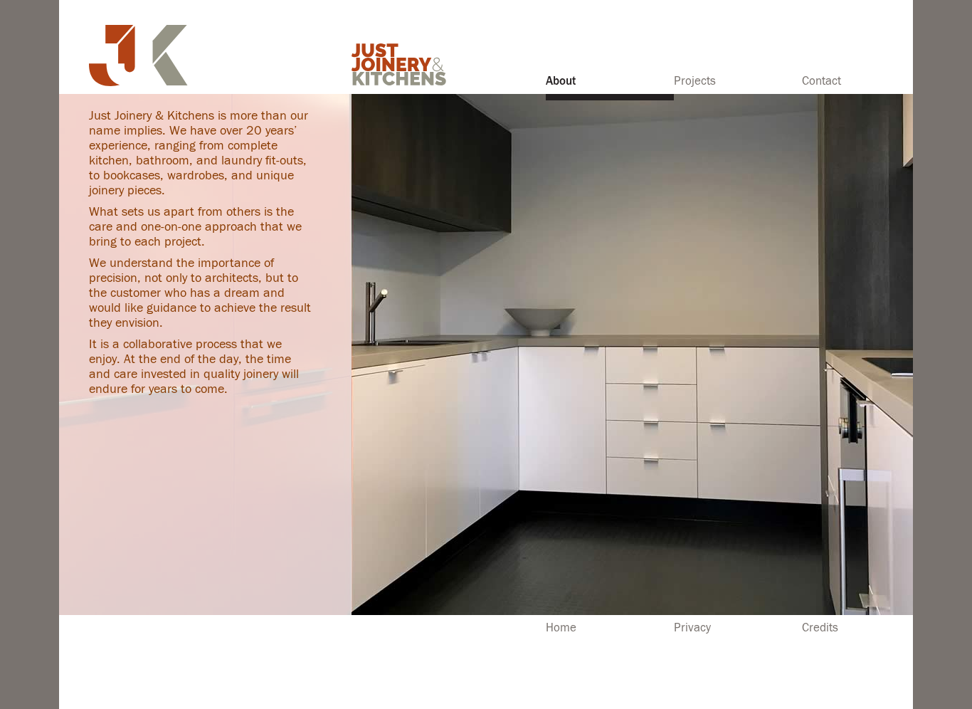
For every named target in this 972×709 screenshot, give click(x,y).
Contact (821, 81)
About (561, 81)
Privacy (692, 628)
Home (561, 628)
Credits (820, 628)
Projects (695, 81)
